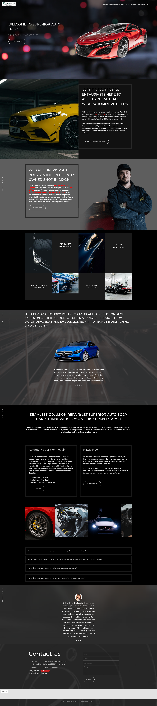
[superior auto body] (9, 4)
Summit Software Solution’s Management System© (47, 192)
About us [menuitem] (69, 701)
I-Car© (95, 114)
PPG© (103, 114)
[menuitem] (105, 4)
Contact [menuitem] (91, 701)
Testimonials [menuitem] (84, 701)
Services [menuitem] (75, 701)
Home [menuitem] (63, 701)
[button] (78, 358)
